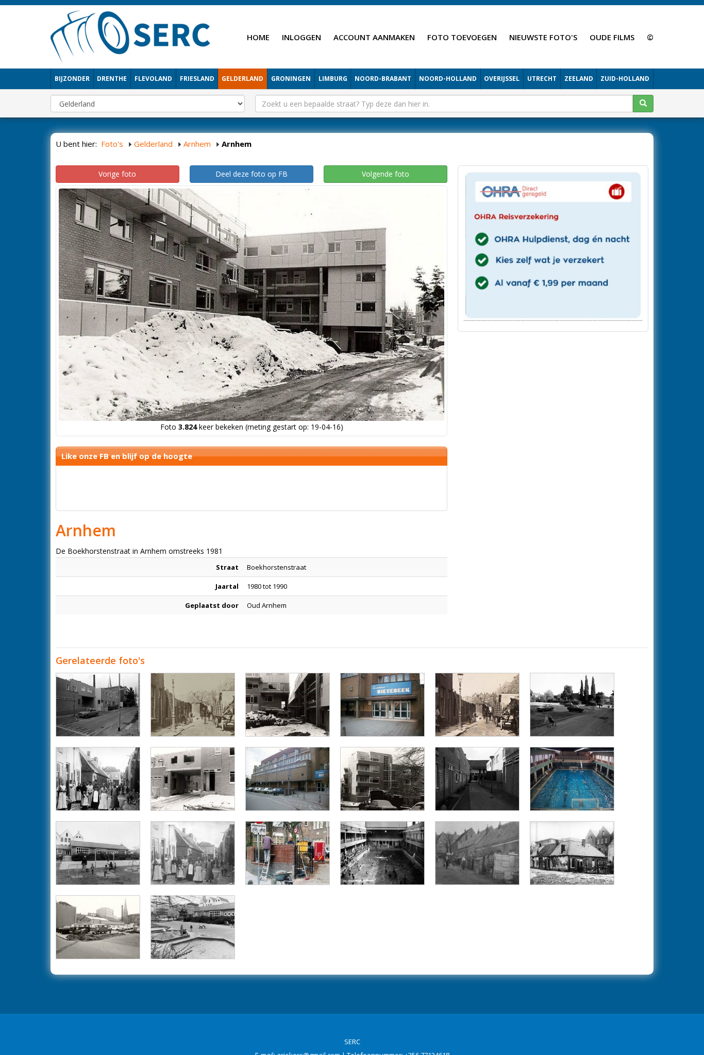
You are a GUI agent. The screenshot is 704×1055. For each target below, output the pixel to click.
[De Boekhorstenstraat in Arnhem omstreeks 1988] (98, 705)
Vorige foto (117, 174)
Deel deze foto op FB (251, 174)
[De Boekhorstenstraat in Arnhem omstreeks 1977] (572, 705)
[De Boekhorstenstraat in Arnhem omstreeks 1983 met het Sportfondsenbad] (572, 779)
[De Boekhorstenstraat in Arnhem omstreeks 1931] (477, 705)
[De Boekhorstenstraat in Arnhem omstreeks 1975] (98, 853)
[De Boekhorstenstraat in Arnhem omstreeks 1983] (192, 779)
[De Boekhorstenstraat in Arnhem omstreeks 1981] (287, 705)
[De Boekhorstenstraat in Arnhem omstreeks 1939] (572, 853)
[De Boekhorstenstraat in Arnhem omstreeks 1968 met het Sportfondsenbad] (382, 853)
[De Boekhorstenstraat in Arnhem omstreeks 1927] (98, 779)
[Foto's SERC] (131, 35)
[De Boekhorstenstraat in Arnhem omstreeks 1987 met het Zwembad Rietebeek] (382, 705)
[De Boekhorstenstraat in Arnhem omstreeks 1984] (382, 779)
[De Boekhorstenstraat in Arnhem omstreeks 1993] (287, 853)
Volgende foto (385, 174)
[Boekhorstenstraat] (192, 853)
